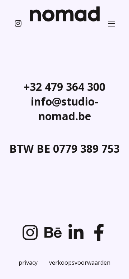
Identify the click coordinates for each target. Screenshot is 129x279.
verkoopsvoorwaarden (79, 262)
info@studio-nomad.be (64, 108)
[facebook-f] (99, 232)
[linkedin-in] (76, 232)
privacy (28, 262)
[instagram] (18, 23)
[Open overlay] (111, 23)
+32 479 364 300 (64, 86)
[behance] (53, 232)
